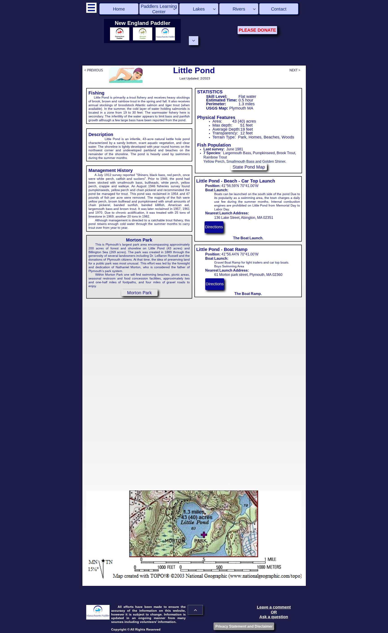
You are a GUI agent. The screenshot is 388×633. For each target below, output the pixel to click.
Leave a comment (274, 607)
